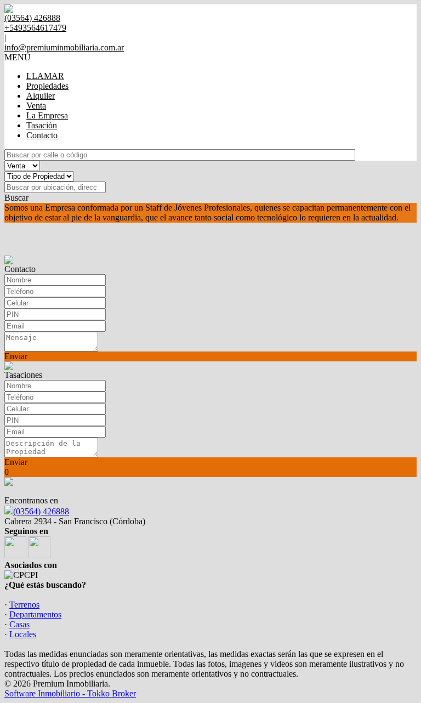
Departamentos (35, 614)
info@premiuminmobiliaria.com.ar (64, 47)
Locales (22, 634)
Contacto (42, 135)
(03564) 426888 (41, 511)
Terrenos (24, 604)
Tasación (41, 125)
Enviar (15, 356)
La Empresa (47, 115)
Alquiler (40, 95)
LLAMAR (45, 76)
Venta (36, 105)
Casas (19, 624)
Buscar (16, 197)
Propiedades (47, 85)
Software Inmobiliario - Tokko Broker (70, 693)
